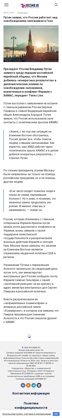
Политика (23, 12)
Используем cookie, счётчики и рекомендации (26, 414)
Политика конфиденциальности (31, 405)
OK (56, 414)
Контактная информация (31, 393)
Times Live (36, 95)
